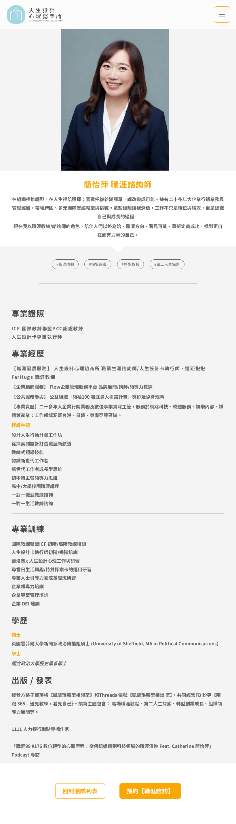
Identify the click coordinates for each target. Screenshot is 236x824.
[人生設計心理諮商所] (34, 14)
